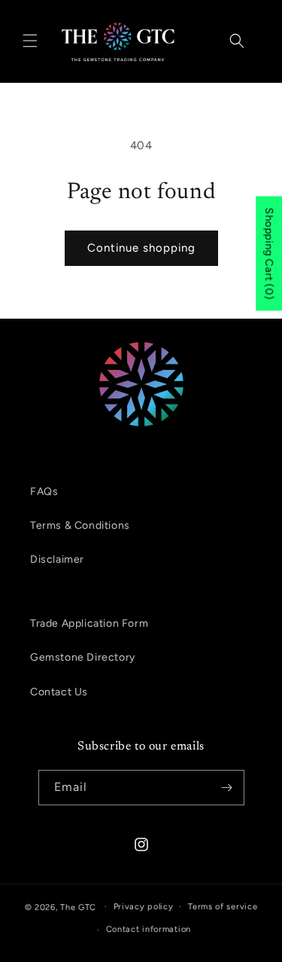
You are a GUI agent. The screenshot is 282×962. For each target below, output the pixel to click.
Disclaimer (57, 559)
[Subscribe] (227, 787)
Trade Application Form (89, 623)
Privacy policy (144, 907)
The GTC (78, 907)
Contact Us (59, 692)
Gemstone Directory (82, 657)
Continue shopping (141, 248)
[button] (30, 40)
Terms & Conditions (80, 525)
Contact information (148, 929)
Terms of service (222, 907)
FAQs (44, 491)
